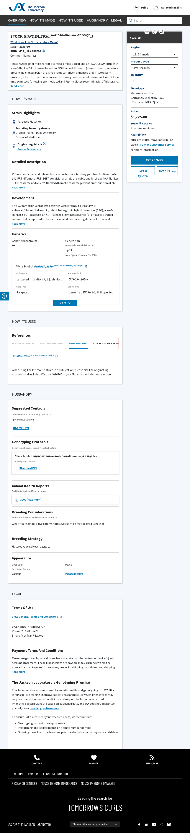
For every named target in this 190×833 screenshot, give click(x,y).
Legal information (55, 774)
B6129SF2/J (21, 428)
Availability (138, 134)
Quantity (137, 75)
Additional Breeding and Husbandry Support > (34, 517)
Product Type (140, 61)
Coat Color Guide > (21, 569)
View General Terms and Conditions (35, 616)
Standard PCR (28, 468)
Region (135, 47)
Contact (37, 763)
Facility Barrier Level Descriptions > (29, 491)
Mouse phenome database (98, 783)
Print (144, 7)
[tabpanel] (65, 356)
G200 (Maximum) (30, 499)
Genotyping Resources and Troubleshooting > (35, 447)
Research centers (24, 783)
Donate (94, 763)
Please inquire (74, 574)
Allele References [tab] (78, 343)
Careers (33, 774)
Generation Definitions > (79, 245)
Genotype (137, 88)
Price (134, 111)
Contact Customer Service (157, 144)
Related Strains (171, 7)
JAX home (18, 774)
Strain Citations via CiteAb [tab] (107, 343)
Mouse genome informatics (59, 783)
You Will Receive (141, 123)
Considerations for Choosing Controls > (31, 414)
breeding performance (44, 708)
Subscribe (152, 763)
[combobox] (95, 824)
